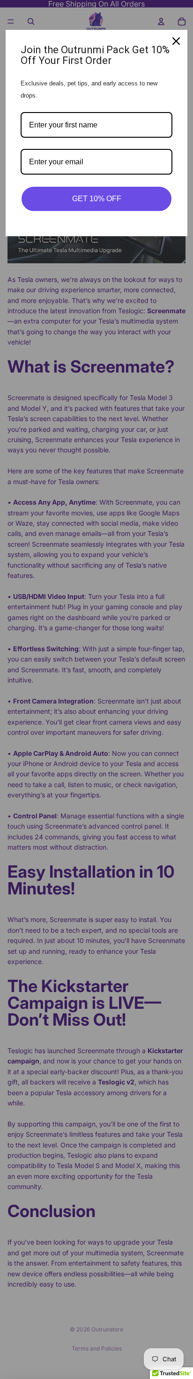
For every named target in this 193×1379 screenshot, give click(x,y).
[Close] (176, 41)
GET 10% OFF (96, 199)
